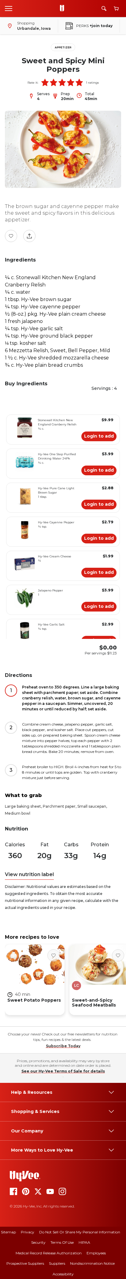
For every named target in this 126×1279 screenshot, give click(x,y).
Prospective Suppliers (25, 1263)
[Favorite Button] (11, 236)
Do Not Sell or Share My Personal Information (79, 1232)
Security (38, 1242)
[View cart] (116, 9)
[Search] (104, 8)
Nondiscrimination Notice (92, 1263)
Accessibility (63, 1274)
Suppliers (57, 1263)
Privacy (27, 1232)
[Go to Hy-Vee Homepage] (63, 8)
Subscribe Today (63, 1046)
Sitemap (8, 1232)
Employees (96, 1253)
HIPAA (84, 1242)
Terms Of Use (62, 1242)
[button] (45, 82)
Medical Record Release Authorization (49, 1253)
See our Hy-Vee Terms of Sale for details (63, 1071)
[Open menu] (8, 8)
